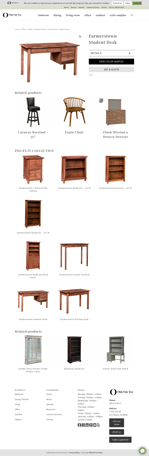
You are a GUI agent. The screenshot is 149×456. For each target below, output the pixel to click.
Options (18, 419)
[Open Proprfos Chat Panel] (142, 450)
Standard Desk (40, 29)
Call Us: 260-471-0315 (116, 7)
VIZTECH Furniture (96, 453)
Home (17, 29)
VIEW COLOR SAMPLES (111, 61)
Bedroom (19, 394)
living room (73, 15)
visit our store (117, 423)
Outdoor (18, 414)
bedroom (43, 15)
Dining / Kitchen (22, 399)
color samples (118, 15)
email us (116, 431)
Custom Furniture (92, 7)
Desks (30, 29)
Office (23, 29)
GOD (91, 75)
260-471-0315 (115, 403)
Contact (104, 7)
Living (17, 404)
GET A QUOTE (111, 69)
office (87, 15)
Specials (73, 7)
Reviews (81, 7)
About (66, 7)
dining (57, 15)
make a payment (120, 439)
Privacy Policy (74, 453)
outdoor (100, 15)
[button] (80, 37)
